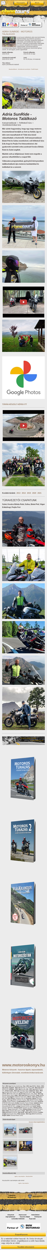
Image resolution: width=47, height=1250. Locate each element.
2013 (18, 493)
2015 (29, 493)
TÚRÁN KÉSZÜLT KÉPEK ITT (14, 404)
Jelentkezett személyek (24, 69)
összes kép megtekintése (37, 1122)
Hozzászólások (13, 69)
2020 (34, 493)
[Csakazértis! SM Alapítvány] (11, 1198)
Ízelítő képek (34, 69)
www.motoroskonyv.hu (23, 1065)
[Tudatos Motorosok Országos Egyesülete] (35, 1198)
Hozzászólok (29, 1176)
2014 (24, 493)
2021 (39, 493)
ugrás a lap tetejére (20, 1176)
